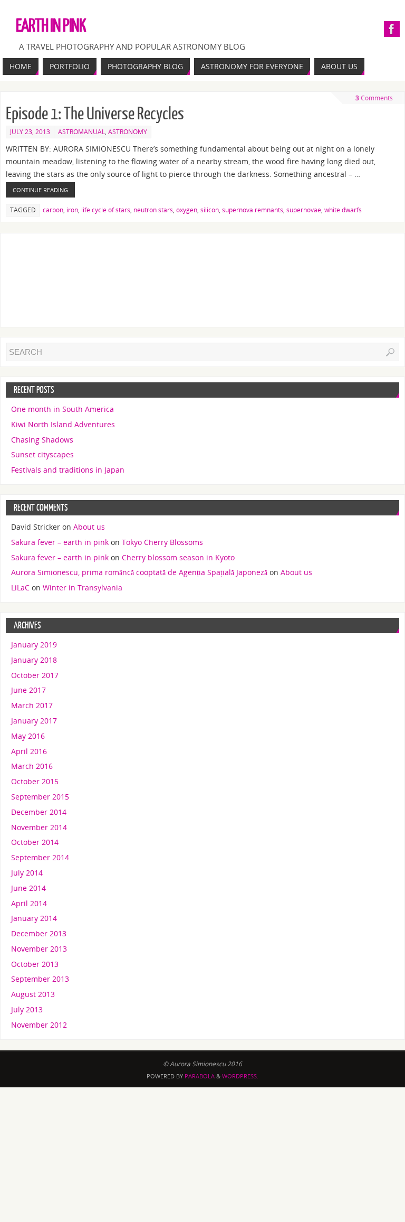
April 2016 (29, 751)
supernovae (303, 209)
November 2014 (39, 827)
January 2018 (34, 660)
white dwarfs (343, 209)
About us (89, 527)
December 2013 (38, 933)
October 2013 (35, 964)
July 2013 (27, 1009)
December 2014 (38, 812)
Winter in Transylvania (82, 587)
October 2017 (35, 675)
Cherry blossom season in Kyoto (178, 557)
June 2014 (28, 888)
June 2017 (28, 690)
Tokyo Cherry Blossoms (162, 542)
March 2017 (32, 705)
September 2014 (40, 857)
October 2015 (35, 781)
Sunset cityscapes (42, 454)
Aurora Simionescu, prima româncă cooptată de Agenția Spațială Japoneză (139, 572)
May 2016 (28, 736)
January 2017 (34, 721)
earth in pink (51, 26)
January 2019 (34, 645)
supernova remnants (252, 209)
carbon (53, 209)
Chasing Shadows (42, 440)
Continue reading (40, 190)
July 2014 (27, 873)
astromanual (81, 131)
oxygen (186, 209)
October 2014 (35, 842)
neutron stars (153, 209)
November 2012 (39, 1025)
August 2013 (33, 994)
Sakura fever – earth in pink (60, 542)
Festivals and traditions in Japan (67, 470)
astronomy (127, 131)
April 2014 (29, 903)
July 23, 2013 (30, 131)
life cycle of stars (105, 209)
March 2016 (32, 766)
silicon (209, 209)
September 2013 (40, 979)
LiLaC (20, 587)
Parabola (200, 1076)
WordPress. (240, 1076)
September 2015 (40, 797)
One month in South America (62, 409)
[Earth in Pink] (392, 29)
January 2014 (34, 918)
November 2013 (39, 949)
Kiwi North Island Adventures (63, 424)
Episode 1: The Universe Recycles (95, 114)
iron (72, 209)
